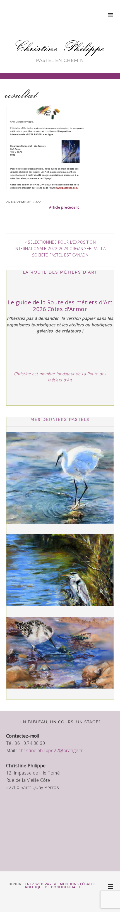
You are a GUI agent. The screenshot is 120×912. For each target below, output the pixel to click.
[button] (111, 14)
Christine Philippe (60, 47)
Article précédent (64, 207)
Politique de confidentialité (54, 887)
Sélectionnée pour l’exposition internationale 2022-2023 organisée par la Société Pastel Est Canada (60, 248)
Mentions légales (78, 884)
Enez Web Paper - (42, 884)
